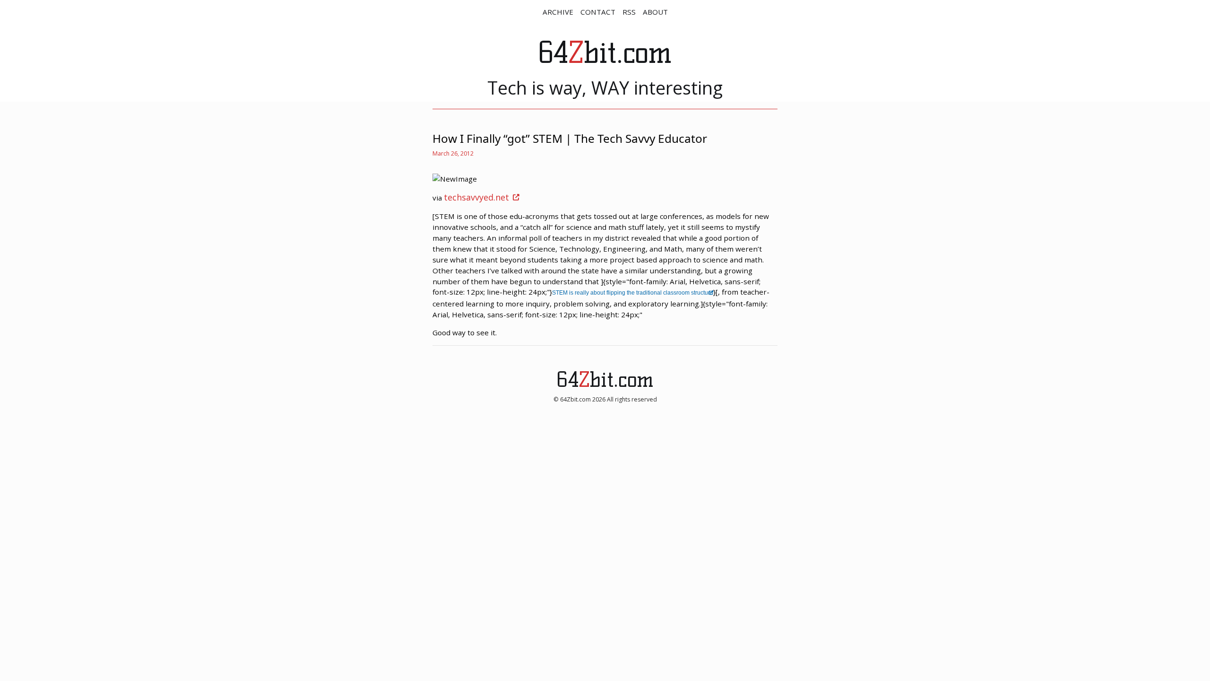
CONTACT (597, 12)
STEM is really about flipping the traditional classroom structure (632, 292)
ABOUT (655, 12)
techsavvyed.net (476, 197)
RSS (629, 12)
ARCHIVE (558, 12)
